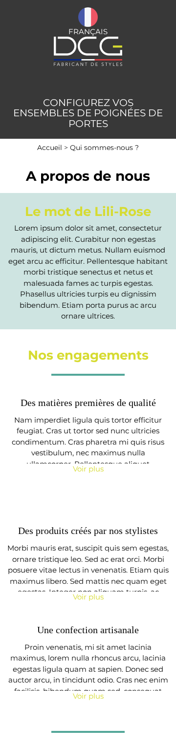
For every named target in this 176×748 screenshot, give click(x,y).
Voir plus (88, 468)
